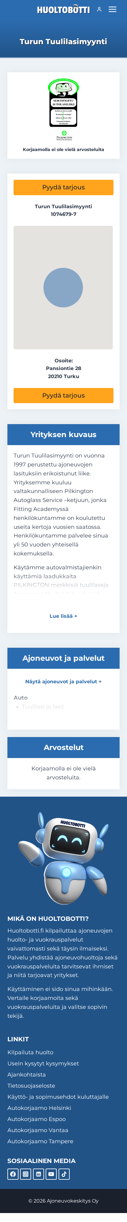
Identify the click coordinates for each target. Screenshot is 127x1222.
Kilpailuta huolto (30, 1052)
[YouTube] (51, 1174)
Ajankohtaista (26, 1074)
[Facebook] (12, 1174)
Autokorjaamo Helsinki (39, 1108)
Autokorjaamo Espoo (36, 1119)
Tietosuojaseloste (31, 1085)
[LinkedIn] (38, 1174)
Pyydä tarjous (63, 187)
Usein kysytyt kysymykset (43, 1063)
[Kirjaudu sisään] (99, 9)
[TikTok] (64, 1174)
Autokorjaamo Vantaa (37, 1130)
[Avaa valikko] (112, 9)
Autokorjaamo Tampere (40, 1141)
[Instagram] (25, 1174)
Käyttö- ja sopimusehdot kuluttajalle (58, 1096)
